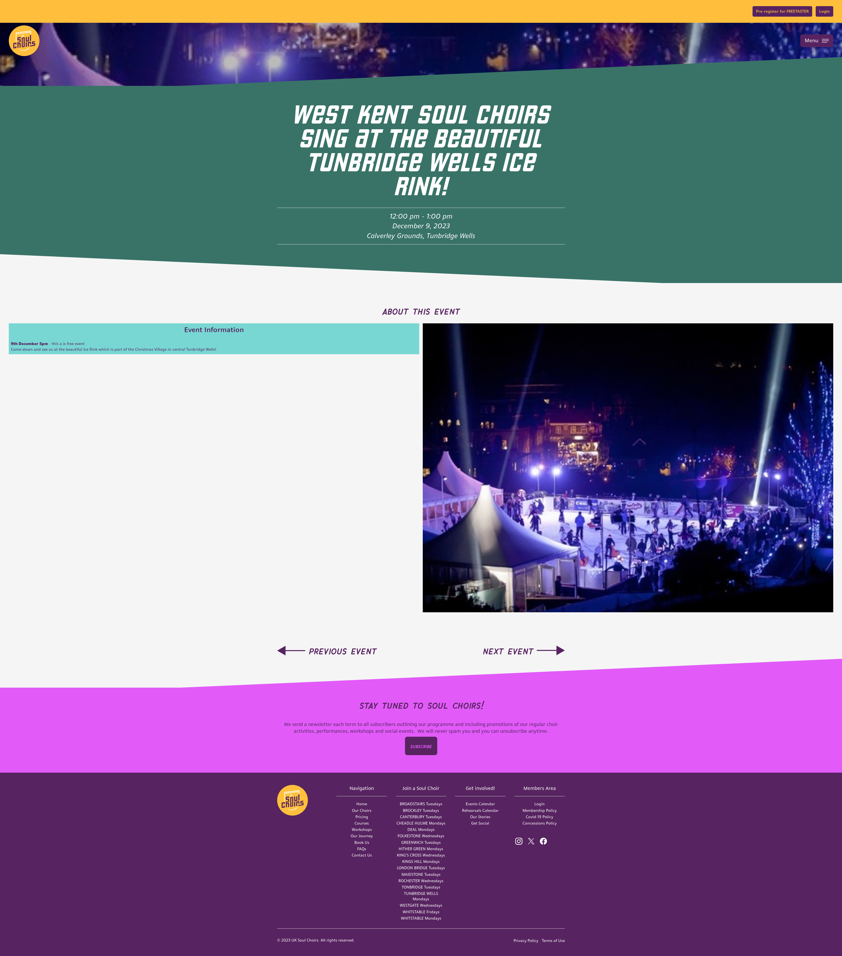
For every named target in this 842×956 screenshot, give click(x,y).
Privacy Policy (526, 940)
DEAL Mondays (421, 829)
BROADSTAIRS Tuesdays (421, 803)
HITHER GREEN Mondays (421, 848)
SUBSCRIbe (421, 745)
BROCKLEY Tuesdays (421, 810)
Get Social (480, 823)
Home (361, 803)
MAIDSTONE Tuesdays (421, 874)
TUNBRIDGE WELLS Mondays (421, 896)
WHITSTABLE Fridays (421, 911)
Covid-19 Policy (539, 816)
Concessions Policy (540, 823)
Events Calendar (480, 803)
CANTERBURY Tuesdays (421, 816)
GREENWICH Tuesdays (421, 842)
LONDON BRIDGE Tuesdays (421, 867)
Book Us (361, 842)
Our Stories (480, 816)
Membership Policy (540, 810)
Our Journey (362, 835)
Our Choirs (361, 810)
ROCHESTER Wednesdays (420, 880)
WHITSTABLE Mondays (421, 918)
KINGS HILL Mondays (421, 861)
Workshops (362, 829)
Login (824, 11)
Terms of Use (553, 940)
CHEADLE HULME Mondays (420, 823)
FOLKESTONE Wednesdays (421, 835)
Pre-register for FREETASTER (782, 11)
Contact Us (362, 855)
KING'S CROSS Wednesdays (421, 855)
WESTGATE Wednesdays (421, 905)
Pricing (361, 816)
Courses (362, 823)
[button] (816, 40)
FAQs (361, 848)
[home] (24, 40)
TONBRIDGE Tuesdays (421, 887)
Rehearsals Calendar (480, 810)
